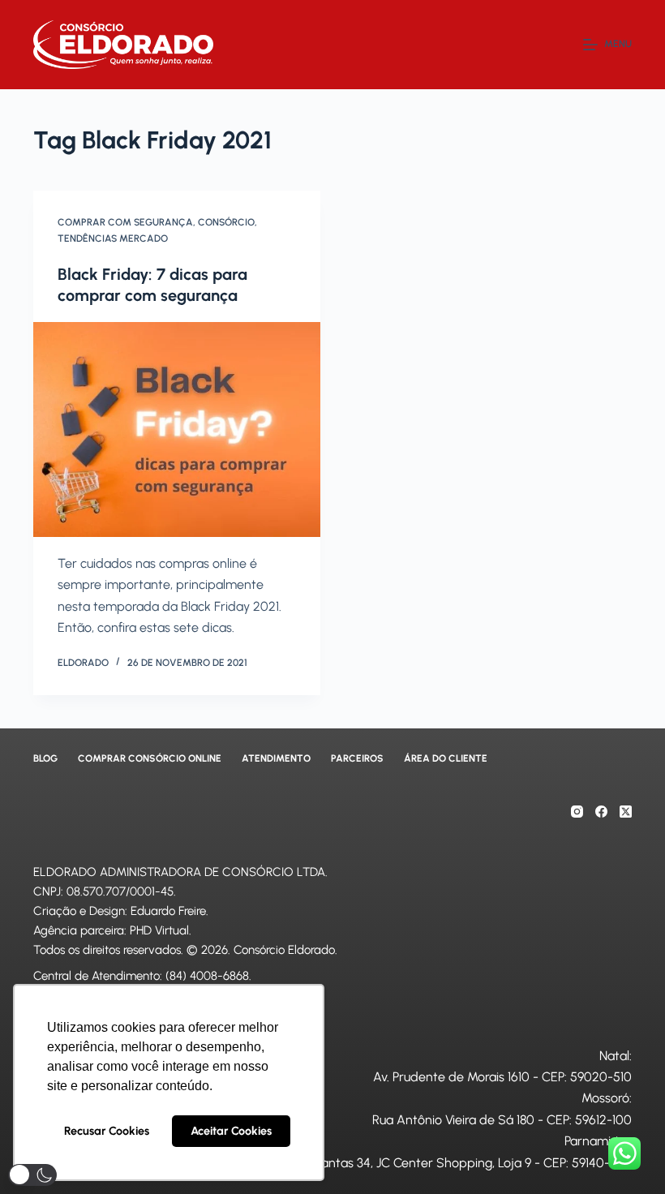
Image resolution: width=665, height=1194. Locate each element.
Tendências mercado (113, 238)
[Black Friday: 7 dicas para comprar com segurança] (176, 430)
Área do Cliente (445, 758)
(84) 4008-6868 (207, 976)
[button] (32, 1175)
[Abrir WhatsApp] (624, 1153)
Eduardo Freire (168, 911)
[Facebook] (601, 811)
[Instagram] (577, 811)
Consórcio (226, 222)
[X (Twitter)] (626, 811)
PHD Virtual (159, 930)
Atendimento (276, 758)
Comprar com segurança (125, 222)
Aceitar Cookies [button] (231, 1130)
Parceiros (357, 758)
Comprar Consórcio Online (149, 758)
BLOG (45, 758)
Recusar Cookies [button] (106, 1130)
